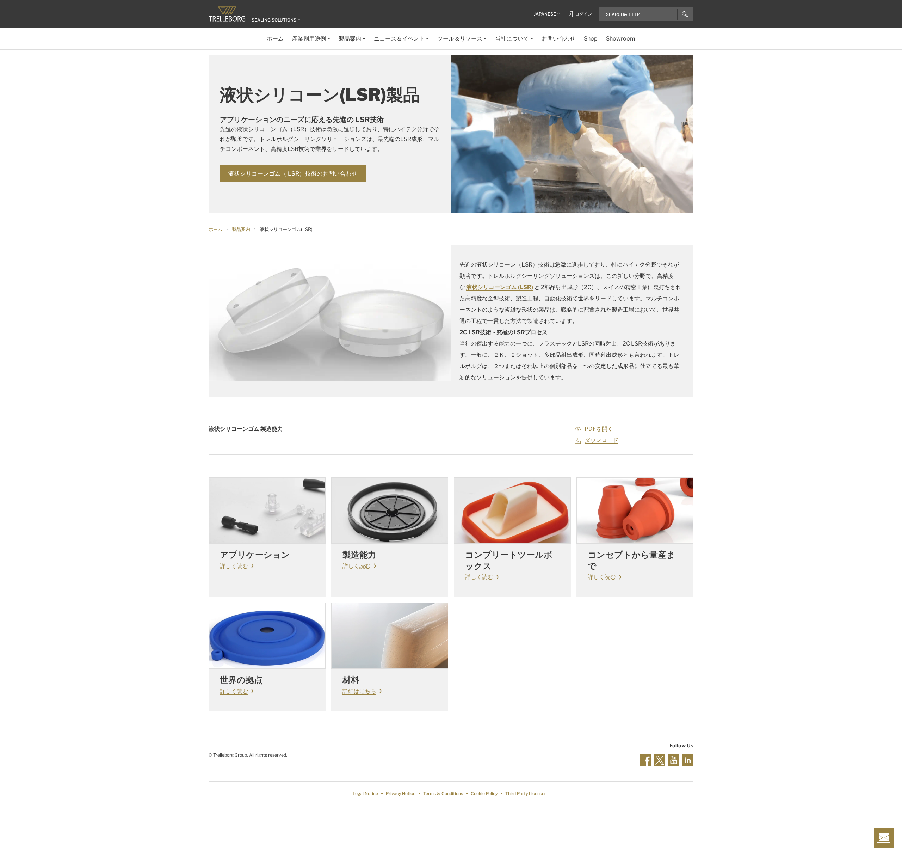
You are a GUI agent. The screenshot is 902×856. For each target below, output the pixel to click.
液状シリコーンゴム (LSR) (499, 287)
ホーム (215, 229)
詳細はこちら (359, 691)
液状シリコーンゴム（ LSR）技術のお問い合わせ (292, 173)
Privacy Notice (400, 793)
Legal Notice (365, 793)
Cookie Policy (484, 793)
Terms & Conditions (443, 793)
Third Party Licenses (525, 793)
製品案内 (241, 229)
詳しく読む (234, 566)
